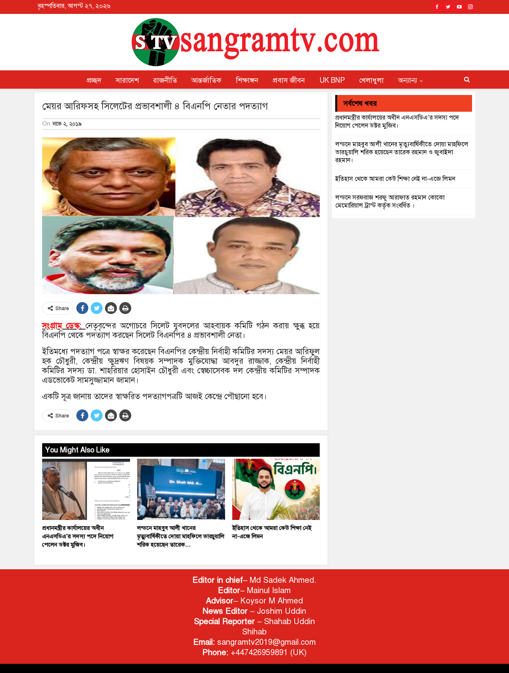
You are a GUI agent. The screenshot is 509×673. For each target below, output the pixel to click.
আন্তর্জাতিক (206, 80)
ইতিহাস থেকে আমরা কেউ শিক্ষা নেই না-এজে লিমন (395, 179)
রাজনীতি (165, 80)
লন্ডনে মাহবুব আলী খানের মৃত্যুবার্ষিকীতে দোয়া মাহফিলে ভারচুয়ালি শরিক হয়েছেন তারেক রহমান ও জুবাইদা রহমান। (401, 152)
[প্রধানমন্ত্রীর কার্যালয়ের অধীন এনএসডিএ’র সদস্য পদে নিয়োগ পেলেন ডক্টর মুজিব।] (86, 489)
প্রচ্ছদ (94, 80)
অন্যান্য (407, 80)
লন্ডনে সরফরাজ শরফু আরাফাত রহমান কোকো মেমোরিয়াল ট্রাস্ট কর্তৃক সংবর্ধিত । (390, 201)
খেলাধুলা (371, 80)
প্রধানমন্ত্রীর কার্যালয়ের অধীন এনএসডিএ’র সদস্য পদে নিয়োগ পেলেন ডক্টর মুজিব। (397, 122)
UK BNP (332, 80)
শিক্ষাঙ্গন (247, 80)
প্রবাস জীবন (289, 80)
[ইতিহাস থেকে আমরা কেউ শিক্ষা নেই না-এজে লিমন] (276, 489)
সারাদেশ (127, 80)
